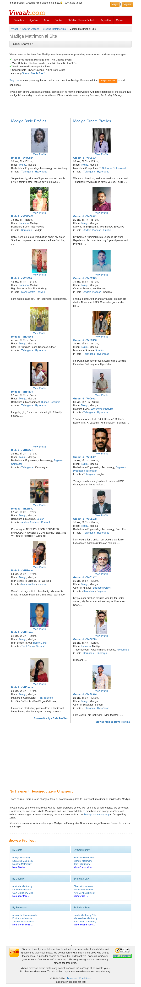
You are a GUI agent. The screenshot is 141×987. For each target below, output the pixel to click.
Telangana (27, 171)
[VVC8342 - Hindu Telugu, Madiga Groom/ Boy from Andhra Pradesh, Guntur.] (101, 199)
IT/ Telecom (46, 697)
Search (18, 20)
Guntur (107, 230)
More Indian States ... (84, 924)
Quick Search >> (23, 43)
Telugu (22, 164)
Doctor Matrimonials (22, 918)
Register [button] (127, 4)
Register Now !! (108, 80)
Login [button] (115, 4)
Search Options (30, 28)
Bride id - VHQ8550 (22, 508)
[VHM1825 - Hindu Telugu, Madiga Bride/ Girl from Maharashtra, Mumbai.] (39, 553)
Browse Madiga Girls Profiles (51, 718)
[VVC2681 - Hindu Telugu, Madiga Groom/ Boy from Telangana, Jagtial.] (101, 440)
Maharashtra (28, 292)
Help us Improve (122, 955)
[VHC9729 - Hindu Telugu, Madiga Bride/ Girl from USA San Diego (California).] (39, 670)
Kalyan (41, 292)
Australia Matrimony (22, 886)
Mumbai (41, 584)
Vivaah (15, 28)
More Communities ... (84, 867)
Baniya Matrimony (21, 857)
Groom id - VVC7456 (85, 340)
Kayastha (106, 20)
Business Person (102, 587)
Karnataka (26, 230)
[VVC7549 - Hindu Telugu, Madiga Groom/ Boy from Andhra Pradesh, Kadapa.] (101, 261)
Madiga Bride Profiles (28, 120)
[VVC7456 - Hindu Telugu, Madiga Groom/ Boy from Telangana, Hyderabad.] (101, 323)
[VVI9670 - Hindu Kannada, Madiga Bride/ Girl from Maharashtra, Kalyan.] (39, 261)
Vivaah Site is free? (33, 73)
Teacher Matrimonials (23, 921)
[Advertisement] (71, 107)
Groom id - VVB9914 (85, 694)
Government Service (102, 408)
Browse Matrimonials (54, 28)
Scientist (99, 350)
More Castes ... (20, 867)
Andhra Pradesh (30, 522)
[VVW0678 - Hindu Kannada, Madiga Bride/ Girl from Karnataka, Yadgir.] (39, 199)
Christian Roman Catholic (81, 20)
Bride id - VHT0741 (22, 450)
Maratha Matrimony (22, 863)
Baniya (58, 20)
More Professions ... (22, 924)
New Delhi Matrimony (84, 892)
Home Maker (40, 642)
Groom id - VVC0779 (85, 639)
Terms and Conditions (79, 978)
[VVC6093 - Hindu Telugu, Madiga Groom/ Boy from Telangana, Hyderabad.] (101, 381)
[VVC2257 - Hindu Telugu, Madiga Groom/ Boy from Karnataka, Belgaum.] (101, 560)
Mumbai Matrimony (83, 889)
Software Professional (114, 168)
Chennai (40, 646)
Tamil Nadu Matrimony (85, 921)
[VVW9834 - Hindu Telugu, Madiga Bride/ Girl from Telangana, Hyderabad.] (39, 140)
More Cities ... (81, 895)
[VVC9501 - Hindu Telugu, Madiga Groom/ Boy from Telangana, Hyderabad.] (101, 140)
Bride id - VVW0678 (22, 216)
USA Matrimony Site (22, 892)
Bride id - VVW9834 (22, 157)
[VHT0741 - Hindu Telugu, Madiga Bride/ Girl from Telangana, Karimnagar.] (39, 433)
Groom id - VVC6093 (85, 398)
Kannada (24, 223)
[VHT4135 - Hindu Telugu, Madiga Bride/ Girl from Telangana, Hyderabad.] (39, 374)
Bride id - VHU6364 (22, 336)
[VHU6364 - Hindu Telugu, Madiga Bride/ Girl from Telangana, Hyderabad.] (39, 319)
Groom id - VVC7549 (85, 278)
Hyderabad (41, 171)
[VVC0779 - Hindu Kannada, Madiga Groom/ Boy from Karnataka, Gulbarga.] (101, 622)
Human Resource (50, 402)
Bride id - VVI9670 (21, 278)
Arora (47, 20)
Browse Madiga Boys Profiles (112, 721)
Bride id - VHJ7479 (22, 632)
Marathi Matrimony (83, 860)
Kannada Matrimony (84, 857)
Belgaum (101, 591)
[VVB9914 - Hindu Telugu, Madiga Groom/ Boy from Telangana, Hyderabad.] (101, 677)
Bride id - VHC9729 (22, 687)
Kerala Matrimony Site (85, 915)
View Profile (39, 154)
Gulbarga (102, 653)
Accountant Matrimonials (24, 915)
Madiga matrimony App (97, 814)
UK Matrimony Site (21, 889)
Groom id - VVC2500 (85, 518)
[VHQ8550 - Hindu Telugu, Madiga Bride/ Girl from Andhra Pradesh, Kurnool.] (39, 491)
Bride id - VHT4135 (22, 391)
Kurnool (45, 522)
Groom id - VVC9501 (85, 157)
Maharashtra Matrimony (85, 918)
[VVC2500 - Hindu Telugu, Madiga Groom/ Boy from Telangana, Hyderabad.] (101, 502)
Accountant (123, 649)
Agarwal (33, 20)
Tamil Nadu (27, 646)
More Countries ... (21, 895)
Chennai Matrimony (83, 886)
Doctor (40, 518)
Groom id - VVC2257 (85, 577)
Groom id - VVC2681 (85, 457)
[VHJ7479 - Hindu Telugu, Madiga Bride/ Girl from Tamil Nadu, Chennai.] (39, 615)
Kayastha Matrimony (22, 860)
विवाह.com (14, 80)
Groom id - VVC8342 (85, 216)
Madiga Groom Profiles (92, 120)
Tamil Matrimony (82, 863)
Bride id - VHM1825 (22, 570)
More (119, 20)
